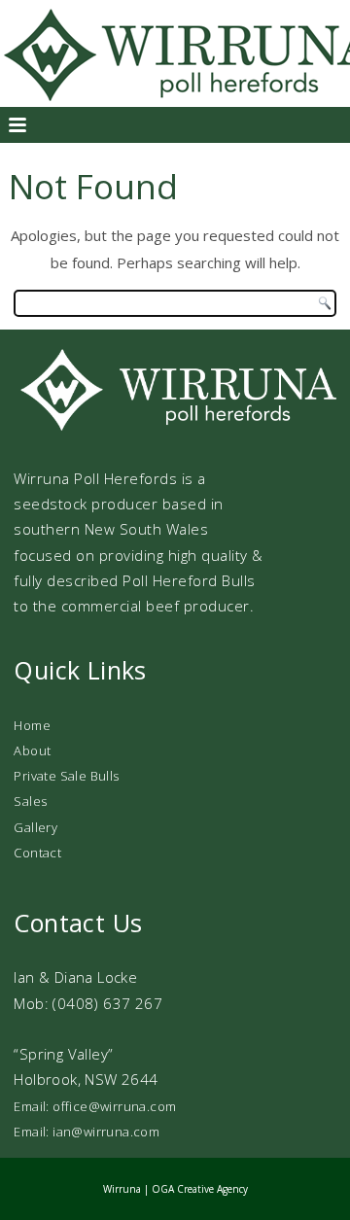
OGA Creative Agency (200, 1189)
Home (32, 725)
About (32, 750)
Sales (30, 801)
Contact (37, 852)
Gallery (35, 827)
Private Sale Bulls (66, 775)
